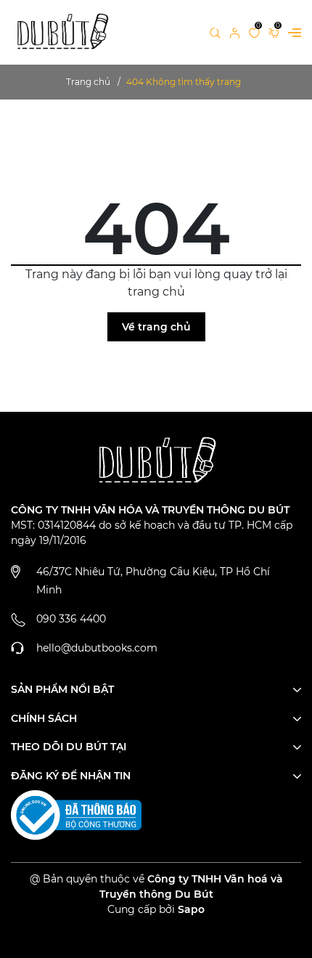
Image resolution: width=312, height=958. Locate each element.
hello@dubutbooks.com (96, 647)
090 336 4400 (71, 618)
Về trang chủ (156, 326)
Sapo (191, 909)
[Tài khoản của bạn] (234, 31)
